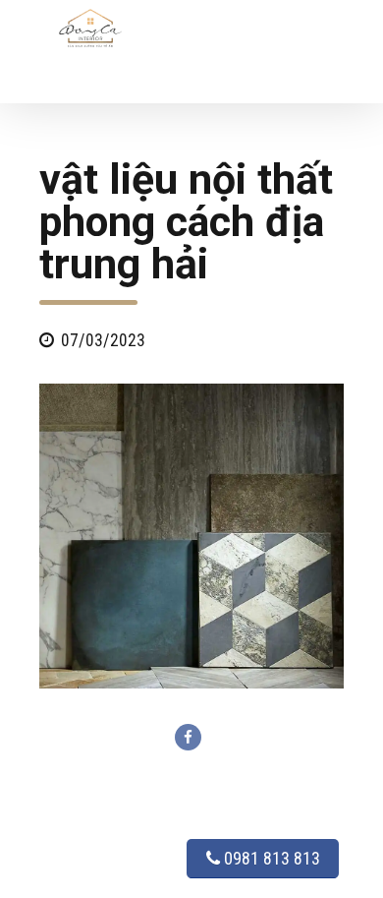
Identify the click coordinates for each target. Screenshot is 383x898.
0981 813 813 (270, 858)
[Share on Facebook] (188, 737)
